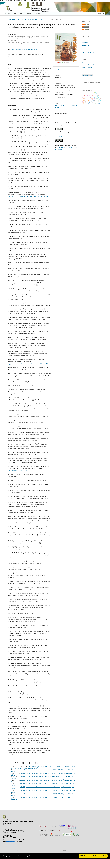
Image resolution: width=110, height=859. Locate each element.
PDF (58, 69)
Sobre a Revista (17, 13)
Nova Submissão (87, 75)
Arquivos (7, 13)
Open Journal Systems (88, 52)
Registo (97, 3)
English (84, 62)
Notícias (37, 13)
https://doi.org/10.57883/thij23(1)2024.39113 (24, 49)
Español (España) (87, 67)
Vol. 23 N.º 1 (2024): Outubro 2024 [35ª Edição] (36, 19)
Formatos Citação (60, 97)
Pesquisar (101, 13)
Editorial (22, 770)
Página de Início (12, 19)
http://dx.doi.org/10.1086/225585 (17, 470)
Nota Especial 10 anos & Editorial (38, 766)
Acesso (103, 3)
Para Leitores (85, 40)
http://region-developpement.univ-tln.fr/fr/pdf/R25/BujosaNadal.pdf (28, 197)
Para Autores (85, 42)
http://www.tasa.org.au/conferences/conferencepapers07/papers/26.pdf (29, 364)
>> (15, 802)
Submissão (29, 13)
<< (8, 802)
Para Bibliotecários (86, 45)
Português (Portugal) (88, 65)
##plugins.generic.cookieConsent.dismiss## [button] (93, 856)
